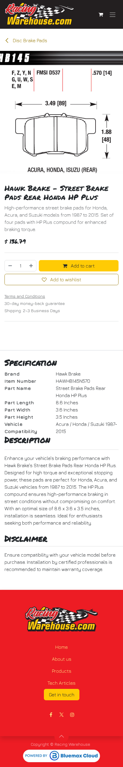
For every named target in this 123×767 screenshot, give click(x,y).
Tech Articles (61, 683)
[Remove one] (10, 265)
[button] (61, 736)
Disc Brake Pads (29, 40)
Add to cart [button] (82, 265)
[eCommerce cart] (101, 14)
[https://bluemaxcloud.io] (61, 756)
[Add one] (31, 265)
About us (61, 659)
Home (61, 647)
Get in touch (61, 694)
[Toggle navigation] (113, 14)
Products (61, 671)
